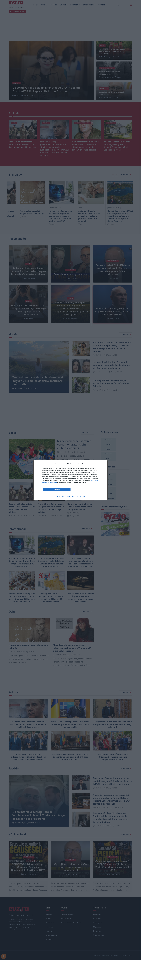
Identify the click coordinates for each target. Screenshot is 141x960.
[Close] (104, 464)
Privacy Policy (81, 496)
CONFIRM (56, 489)
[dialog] (70, 480)
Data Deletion (60, 496)
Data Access (70, 496)
